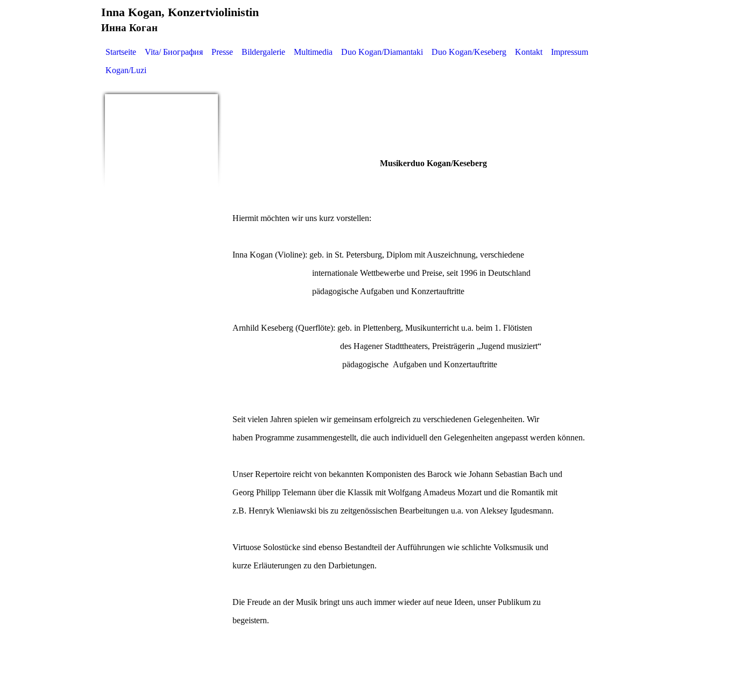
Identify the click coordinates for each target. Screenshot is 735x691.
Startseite (120, 51)
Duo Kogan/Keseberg (469, 51)
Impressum (569, 51)
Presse (222, 51)
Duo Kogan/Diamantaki (382, 51)
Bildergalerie (263, 51)
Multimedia (313, 51)
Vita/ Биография (174, 51)
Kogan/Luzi (125, 70)
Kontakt (528, 51)
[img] (161, 150)
